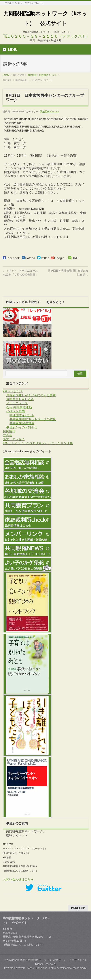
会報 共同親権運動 (19, 407)
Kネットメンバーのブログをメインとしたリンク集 (38, 443)
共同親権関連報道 (21, 423)
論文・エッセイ (14, 439)
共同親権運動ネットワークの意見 (32, 419)
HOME (6, 75)
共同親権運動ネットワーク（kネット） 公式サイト (51, 960)
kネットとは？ (13, 391)
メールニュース (17, 403)
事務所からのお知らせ (21, 427)
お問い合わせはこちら (18, 879)
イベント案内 (15, 411)
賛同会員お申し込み (20, 399)
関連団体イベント (48, 75)
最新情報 (32, 75)
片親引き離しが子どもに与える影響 (31, 395)
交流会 (7, 435)
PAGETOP (78, 907)
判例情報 (9, 431)
